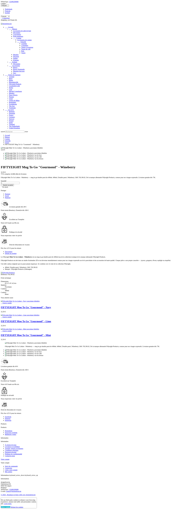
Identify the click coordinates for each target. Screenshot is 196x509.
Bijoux (15, 67)
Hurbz (11, 88)
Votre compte (5, 459)
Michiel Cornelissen (15, 91)
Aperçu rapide (6, 303)
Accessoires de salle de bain (22, 31)
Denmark (12, 113)
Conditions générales (11, 450)
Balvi (10, 78)
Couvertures (17, 34)
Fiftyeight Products (15, 84)
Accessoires (14, 66)
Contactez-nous (10, 456)
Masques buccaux (19, 71)
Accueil (9, 27)
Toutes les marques (12, 75)
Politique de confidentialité (13, 454)
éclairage (16, 60)
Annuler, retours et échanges (14, 448)
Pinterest (7, 198)
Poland (11, 121)
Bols (22, 51)
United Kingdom (14, 128)
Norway (11, 119)
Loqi (10, 89)
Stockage (16, 56)
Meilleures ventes (10, 434)
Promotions (8, 431)
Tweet (7, 196)
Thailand (12, 124)
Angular (11, 77)
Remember (12, 102)
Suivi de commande (11, 466)
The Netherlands (14, 126)
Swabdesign (13, 104)
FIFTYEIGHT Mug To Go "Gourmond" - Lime (26, 321)
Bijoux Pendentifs (19, 69)
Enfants (13, 62)
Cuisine (17, 38)
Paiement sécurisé (10, 452)
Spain (11, 122)
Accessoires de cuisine (24, 40)
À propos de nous (10, 445)
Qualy (11, 99)
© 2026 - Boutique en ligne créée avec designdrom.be (18, 495)
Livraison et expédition (12, 447)
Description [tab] (8, 252)
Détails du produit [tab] (10, 253)
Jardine (15, 58)
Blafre (11, 80)
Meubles (16, 55)
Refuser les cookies (17, 507)
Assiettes (24, 44)
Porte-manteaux (18, 36)
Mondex (11, 93)
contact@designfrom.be (13, 491)
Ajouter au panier (7, 185)
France (11, 115)
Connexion (8, 468)
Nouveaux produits (11, 432)
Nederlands (8, 9)
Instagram (8, 420)
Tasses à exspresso (27, 47)
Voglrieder (12, 108)
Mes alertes (8, 472)
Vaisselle (21, 42)
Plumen (11, 97)
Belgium (11, 111)
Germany (12, 117)
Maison (13, 29)
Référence (4, 274)
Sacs (14, 73)
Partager (7, 194)
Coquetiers (24, 45)
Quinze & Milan (14, 100)
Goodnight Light (14, 86)
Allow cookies (5, 507)
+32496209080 (13, 2)
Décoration (16, 33)
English (7, 13)
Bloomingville (13, 82)
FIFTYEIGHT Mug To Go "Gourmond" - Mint (26, 335)
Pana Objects (13, 95)
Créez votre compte (11, 470)
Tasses (23, 53)
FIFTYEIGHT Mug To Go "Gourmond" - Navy (26, 307)
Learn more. (8, 504)
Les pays (9, 110)
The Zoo (12, 106)
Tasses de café (25, 49)
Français (7, 11)
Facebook (8, 417)
